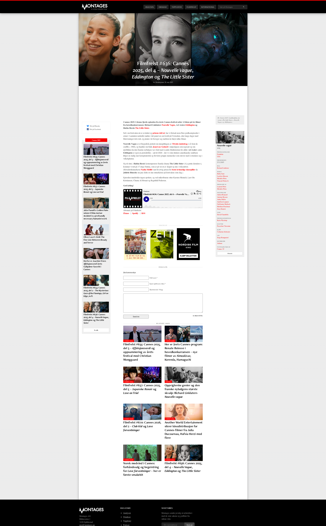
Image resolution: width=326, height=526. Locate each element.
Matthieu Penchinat (223, 206)
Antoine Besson (222, 197)
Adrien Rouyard (222, 194)
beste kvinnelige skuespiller (183, 169)
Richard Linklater (223, 168)
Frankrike (220, 154)
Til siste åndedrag (179, 143)
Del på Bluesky (95, 126)
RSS (143, 213)
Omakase (163, 7)
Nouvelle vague (224, 145)
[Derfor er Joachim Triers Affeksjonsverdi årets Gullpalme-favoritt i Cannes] (96, 253)
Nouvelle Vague (168, 124)
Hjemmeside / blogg (156, 289)
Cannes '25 (220, 249)
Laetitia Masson (222, 176)
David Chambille (222, 214)
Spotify (135, 213)
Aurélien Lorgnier (223, 202)
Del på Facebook (95, 129)
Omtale (168, 382)
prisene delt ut (159, 132)
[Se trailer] (230, 142)
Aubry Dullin (221, 199)
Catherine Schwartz (223, 232)
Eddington (190, 124)
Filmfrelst (191, 7)
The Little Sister (142, 127)
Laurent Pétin (221, 186)
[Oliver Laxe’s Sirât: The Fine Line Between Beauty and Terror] (96, 229)
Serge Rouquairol (222, 237)
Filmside (229, 253)
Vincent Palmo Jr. (223, 181)
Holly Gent (220, 174)
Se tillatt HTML (198, 316)
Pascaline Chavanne (223, 226)
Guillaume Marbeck (223, 204)
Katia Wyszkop (222, 220)
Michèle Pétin (221, 178)
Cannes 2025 (128, 341)
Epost (158, 284)
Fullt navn (153, 278)
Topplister (177, 7)
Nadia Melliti (146, 169)
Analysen (149, 7)
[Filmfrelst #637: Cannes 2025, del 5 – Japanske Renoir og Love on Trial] (142, 375)
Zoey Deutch (221, 209)
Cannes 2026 (170, 341)
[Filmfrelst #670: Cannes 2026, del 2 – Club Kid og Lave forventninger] (142, 412)
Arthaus (219, 243)
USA (218, 156)
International (207, 7)
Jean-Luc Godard (160, 146)
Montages (86, 5)
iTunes (126, 213)
